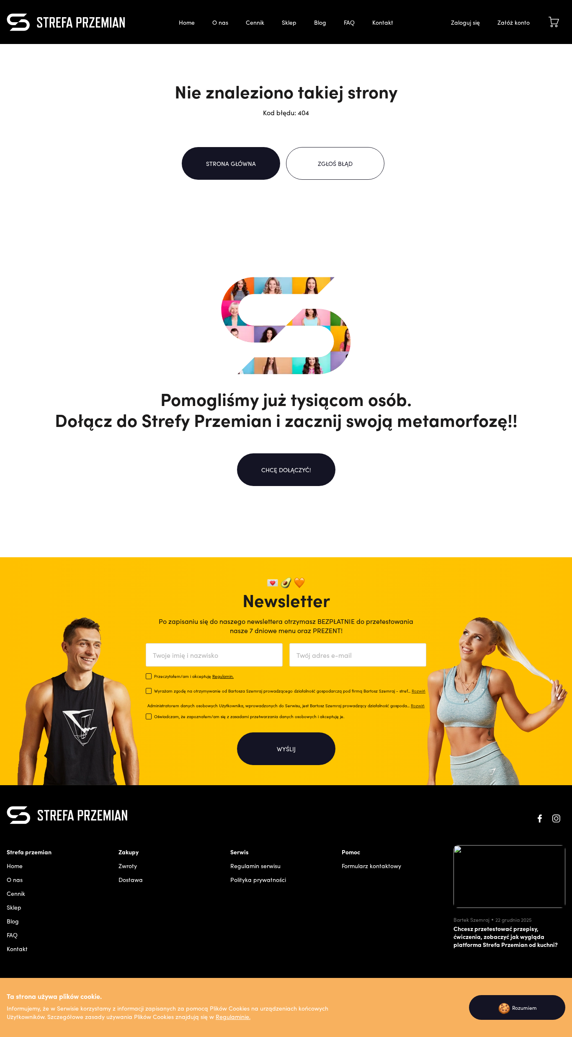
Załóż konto (513, 22)
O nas (220, 22)
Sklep (289, 22)
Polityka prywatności (258, 879)
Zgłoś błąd (335, 163)
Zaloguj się (465, 22)
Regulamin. (223, 676)
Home (187, 22)
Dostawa (131, 879)
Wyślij (286, 749)
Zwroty (128, 865)
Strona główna (231, 163)
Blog (320, 22)
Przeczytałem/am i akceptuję (194, 676)
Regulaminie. (233, 1016)
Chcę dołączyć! (286, 469)
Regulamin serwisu (255, 865)
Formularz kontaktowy (371, 865)
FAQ (349, 22)
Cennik (255, 22)
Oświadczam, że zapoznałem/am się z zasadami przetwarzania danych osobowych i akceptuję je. (249, 716)
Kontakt (382, 22)
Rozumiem (517, 1007)
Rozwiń (418, 691)
